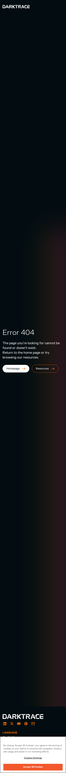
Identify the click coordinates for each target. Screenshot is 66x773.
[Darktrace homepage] (27, 716)
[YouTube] (19, 723)
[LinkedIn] (5, 723)
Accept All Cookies (33, 767)
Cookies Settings (33, 758)
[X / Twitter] (12, 723)
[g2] (26, 723)
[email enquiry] (33, 723)
